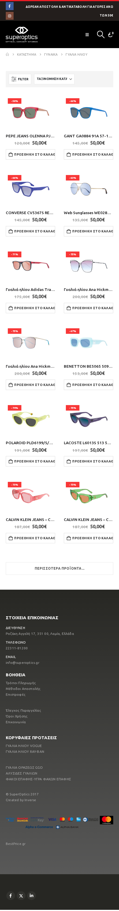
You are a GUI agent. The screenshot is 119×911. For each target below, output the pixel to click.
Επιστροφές (15, 694)
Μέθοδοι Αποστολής (23, 688)
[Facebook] (10, 6)
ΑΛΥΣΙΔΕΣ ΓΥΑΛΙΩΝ (21, 773)
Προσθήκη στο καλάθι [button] (34, 154)
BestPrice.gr (15, 844)
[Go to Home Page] (7, 54)
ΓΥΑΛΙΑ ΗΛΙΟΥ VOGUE (24, 746)
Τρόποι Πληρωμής (21, 683)
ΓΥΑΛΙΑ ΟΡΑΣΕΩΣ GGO (24, 767)
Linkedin (31, 895)
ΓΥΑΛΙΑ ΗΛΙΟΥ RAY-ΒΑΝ (25, 751)
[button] (87, 34)
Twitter (21, 895)
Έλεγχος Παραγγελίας (23, 710)
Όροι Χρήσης (16, 716)
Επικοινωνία (16, 722)
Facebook (10, 895)
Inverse (30, 800)
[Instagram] (10, 16)
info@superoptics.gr (22, 662)
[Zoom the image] (59, 816)
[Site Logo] (22, 34)
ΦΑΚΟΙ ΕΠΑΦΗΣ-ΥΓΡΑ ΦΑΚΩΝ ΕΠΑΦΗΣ (38, 779)
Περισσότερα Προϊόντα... (60, 568)
